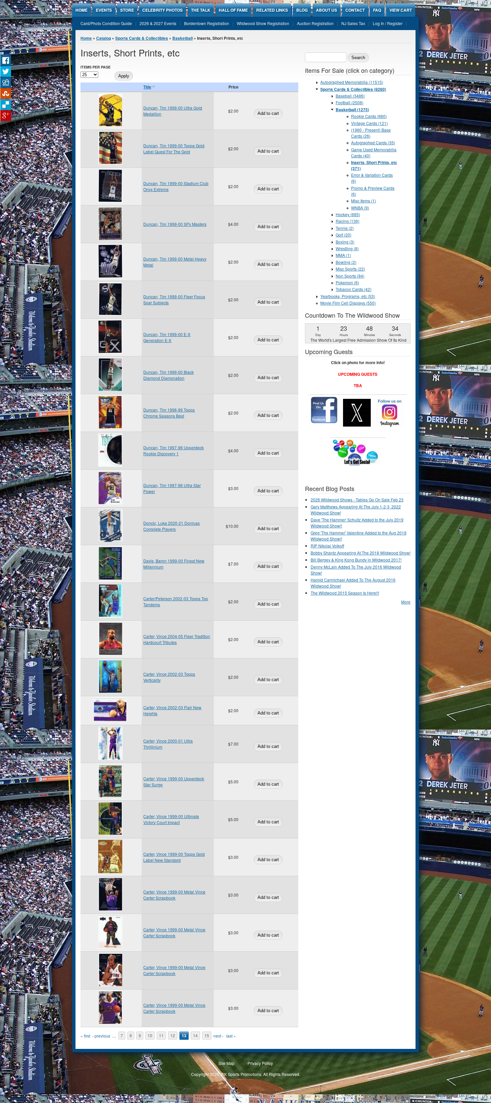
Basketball (182, 38)
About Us (326, 10)
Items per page (95, 66)
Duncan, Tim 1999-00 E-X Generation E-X (166, 337)
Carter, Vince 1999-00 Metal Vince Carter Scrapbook (174, 895)
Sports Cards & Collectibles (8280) (353, 89)
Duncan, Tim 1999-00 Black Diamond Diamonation (168, 375)
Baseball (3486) (350, 96)
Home (81, 10)
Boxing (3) (345, 242)
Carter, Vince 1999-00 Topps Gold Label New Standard (174, 857)
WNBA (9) (360, 207)
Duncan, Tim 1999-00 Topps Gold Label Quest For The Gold (173, 148)
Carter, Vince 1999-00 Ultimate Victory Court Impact (171, 819)
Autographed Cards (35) (373, 142)
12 (172, 1036)
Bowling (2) (346, 262)
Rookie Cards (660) (369, 116)
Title (147, 87)
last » (231, 1036)
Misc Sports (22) (350, 269)
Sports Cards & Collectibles (141, 38)
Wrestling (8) (347, 248)
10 (150, 1036)
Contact (355, 10)
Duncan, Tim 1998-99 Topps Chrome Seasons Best (169, 413)
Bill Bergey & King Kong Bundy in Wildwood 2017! (356, 560)
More (406, 602)
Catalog (103, 38)
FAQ (377, 10)
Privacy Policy (260, 1063)
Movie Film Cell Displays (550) (348, 303)
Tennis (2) (345, 228)
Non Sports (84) (350, 276)
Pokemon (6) (347, 282)
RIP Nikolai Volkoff (327, 545)
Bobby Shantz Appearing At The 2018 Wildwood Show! (361, 553)
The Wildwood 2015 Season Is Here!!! (345, 593)
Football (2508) (349, 102)
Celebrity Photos (162, 10)
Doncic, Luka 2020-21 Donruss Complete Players (171, 526)
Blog (302, 10)
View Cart (400, 10)
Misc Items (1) (363, 200)
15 (206, 1036)
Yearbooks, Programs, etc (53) (347, 296)
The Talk (200, 10)
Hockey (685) (348, 214)
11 (161, 1036)
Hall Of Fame (233, 10)
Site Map (226, 1063)
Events (104, 10)
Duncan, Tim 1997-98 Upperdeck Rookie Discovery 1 (173, 450)
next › (218, 1036)
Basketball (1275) (352, 110)
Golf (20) (343, 235)
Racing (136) (347, 221)
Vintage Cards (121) (369, 123)
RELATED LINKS (272, 10)
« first (85, 1036)
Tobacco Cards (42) (353, 289)
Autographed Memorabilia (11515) (351, 82)
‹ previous (101, 1036)
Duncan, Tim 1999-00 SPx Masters (174, 224)
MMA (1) (343, 255)
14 (195, 1036)
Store (127, 10)
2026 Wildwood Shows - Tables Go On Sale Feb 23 (357, 499)
